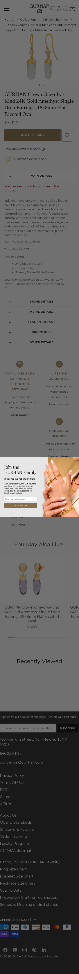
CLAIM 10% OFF (20, 506)
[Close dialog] (76, 460)
